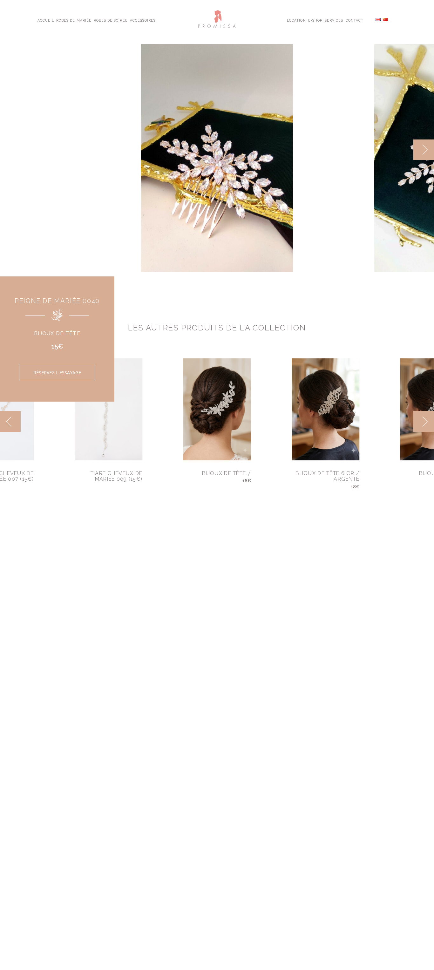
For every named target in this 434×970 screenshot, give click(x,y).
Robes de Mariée (74, 20)
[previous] (403, 149)
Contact (354, 20)
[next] (423, 149)
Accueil (45, 20)
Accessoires (143, 20)
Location (296, 20)
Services (334, 20)
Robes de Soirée (111, 20)
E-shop (315, 20)
